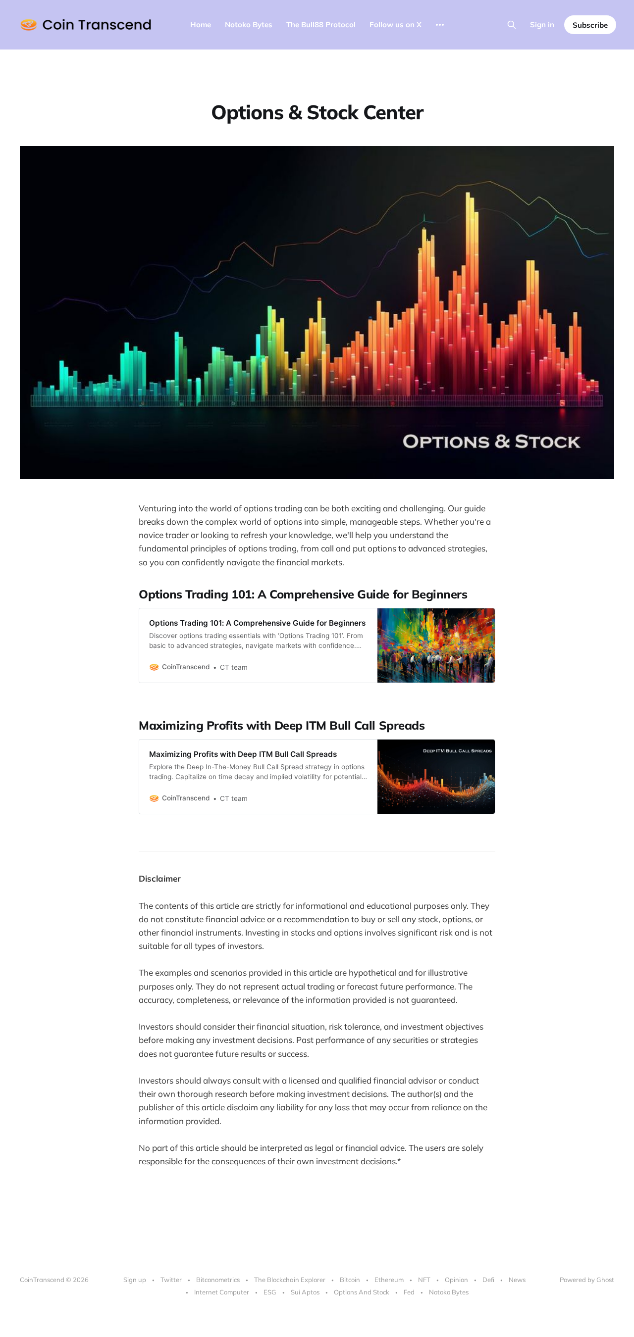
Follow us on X (396, 24)
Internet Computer (221, 1292)
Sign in (542, 24)
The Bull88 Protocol (321, 24)
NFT (424, 1280)
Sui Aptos (305, 1292)
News (517, 1280)
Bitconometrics (218, 1280)
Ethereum (389, 1280)
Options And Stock (361, 1292)
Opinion (456, 1280)
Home (200, 24)
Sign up (134, 1280)
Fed (409, 1292)
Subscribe (590, 25)
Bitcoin (350, 1280)
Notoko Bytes (248, 24)
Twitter (171, 1280)
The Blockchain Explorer (289, 1280)
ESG (270, 1292)
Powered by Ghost (587, 1280)
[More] (439, 24)
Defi (488, 1280)
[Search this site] (511, 24)
